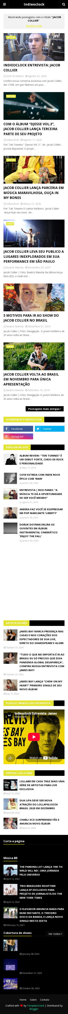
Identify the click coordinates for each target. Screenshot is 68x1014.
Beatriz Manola (15, 267)
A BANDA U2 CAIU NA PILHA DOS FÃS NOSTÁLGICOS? (40, 982)
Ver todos (54, 933)
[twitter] (50, 429)
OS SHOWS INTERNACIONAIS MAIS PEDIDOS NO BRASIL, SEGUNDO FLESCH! (42, 945)
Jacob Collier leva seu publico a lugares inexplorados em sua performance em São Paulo (33, 256)
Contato (44, 999)
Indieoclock (34, 4)
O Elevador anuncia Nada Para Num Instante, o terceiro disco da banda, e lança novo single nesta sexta (42, 914)
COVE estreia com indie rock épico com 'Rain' (40, 476)
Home (23, 999)
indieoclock (12, 139)
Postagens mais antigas (44, 408)
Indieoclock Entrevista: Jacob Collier (31, 67)
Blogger (33, 1009)
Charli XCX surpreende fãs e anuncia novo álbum (39, 821)
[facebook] (18, 429)
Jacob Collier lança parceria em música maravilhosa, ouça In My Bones (33, 193)
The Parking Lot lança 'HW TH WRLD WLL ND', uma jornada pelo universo (41, 870)
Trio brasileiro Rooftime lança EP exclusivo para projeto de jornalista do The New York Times (41, 891)
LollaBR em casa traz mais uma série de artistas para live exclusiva (42, 785)
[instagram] (18, 436)
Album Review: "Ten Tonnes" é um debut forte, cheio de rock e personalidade (41, 459)
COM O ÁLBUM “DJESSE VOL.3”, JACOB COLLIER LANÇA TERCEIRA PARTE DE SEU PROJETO (30, 129)
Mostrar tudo (34, 25)
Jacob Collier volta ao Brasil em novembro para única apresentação (31, 379)
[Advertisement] (34, 581)
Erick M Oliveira (15, 76)
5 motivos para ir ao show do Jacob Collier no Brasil (31, 318)
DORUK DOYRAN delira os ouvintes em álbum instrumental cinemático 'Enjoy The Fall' (39, 530)
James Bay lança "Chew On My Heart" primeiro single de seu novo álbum (41, 685)
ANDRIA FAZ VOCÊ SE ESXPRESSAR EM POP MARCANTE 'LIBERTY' (41, 511)
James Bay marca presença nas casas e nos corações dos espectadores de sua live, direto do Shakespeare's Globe (42, 637)
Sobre (33, 999)
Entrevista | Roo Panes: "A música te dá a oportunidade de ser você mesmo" (41, 493)
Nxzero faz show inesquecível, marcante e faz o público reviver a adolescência (42, 964)
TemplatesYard (35, 1005)
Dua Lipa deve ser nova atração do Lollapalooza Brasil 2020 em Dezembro (39, 804)
